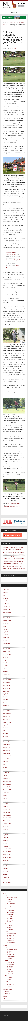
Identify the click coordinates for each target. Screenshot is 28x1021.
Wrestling (9, 986)
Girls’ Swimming (11, 905)
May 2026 (5, 598)
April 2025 (5, 634)
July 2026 (5, 592)
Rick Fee (18, 506)
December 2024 (7, 646)
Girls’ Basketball (11, 939)
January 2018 (6, 880)
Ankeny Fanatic (18, 4)
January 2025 (6, 643)
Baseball (9, 925)
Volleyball (9, 907)
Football (9, 901)
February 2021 (6, 775)
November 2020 (7, 784)
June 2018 (5, 866)
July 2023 (5, 694)
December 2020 (7, 781)
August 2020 (6, 792)
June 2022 (5, 730)
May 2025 (5, 632)
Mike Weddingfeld (11, 506)
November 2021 (7, 750)
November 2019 (7, 818)
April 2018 (5, 871)
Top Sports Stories (7, 989)
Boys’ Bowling (10, 935)
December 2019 (7, 815)
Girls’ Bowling (10, 940)
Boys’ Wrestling (11, 942)
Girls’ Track (10, 922)
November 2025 (7, 615)
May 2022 (5, 733)
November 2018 (7, 851)
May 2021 (5, 767)
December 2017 (7, 882)
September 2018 (7, 857)
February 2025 (6, 640)
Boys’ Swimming (11, 937)
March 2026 (6, 603)
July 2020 (5, 795)
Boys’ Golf (9, 899)
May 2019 (5, 835)
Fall (6, 895)
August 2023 (6, 691)
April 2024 (5, 668)
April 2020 (5, 804)
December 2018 (7, 849)
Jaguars (18, 503)
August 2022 (6, 725)
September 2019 (7, 823)
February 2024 (6, 674)
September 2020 (7, 789)
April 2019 (5, 837)
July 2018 (5, 863)
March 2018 (6, 874)
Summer (7, 924)
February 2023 (6, 708)
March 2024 (6, 671)
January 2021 (6, 778)
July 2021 (5, 761)
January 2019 (6, 846)
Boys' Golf (10, 503)
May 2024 (5, 665)
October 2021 (6, 753)
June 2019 (5, 832)
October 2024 (6, 651)
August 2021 (6, 758)
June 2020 (5, 798)
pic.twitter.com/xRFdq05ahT (13, 260)
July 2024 (5, 660)
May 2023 (5, 699)
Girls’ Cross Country (12, 903)
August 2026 (6, 589)
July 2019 (5, 829)
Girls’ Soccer (10, 918)
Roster (11, 929)
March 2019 (6, 840)
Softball (9, 927)
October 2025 (6, 618)
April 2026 (5, 601)
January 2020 (6, 812)
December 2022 (7, 713)
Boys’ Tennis (10, 912)
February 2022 (6, 742)
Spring (6, 908)
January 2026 (6, 609)
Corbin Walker (12, 505)
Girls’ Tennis (10, 920)
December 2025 (7, 612)
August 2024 (6, 657)
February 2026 (6, 606)
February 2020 (6, 809)
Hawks (14, 503)
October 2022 (6, 719)
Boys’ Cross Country (12, 897)
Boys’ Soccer (10, 910)
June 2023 (5, 696)
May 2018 (5, 868)
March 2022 (6, 739)
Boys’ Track (10, 914)
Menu (15, 12)
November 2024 (7, 649)
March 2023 (6, 705)
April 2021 (5, 770)
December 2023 (7, 680)
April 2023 (5, 702)
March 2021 (6, 773)
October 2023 (6, 685)
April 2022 (5, 736)
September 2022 (7, 722)
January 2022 (6, 744)
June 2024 (5, 663)
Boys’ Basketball (11, 933)
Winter (6, 931)
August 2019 (6, 826)
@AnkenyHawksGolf (11, 254)
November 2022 (7, 716)
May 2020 (5, 801)
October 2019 (6, 820)
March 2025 (6, 637)
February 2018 (6, 877)
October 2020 (6, 787)
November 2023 (7, 682)
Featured (18, 505)
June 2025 (5, 629)
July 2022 (5, 727)
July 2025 (5, 626)
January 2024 (6, 677)
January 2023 (6, 711)
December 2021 (7, 747)
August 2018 (6, 860)
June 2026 (5, 595)
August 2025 (6, 623)
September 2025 (7, 620)
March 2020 (6, 806)
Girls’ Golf (9, 916)
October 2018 (6, 854)
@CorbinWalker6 (10, 252)
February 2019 (6, 843)
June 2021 (5, 764)
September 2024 (7, 654)
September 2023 (7, 688)
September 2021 (7, 756)
